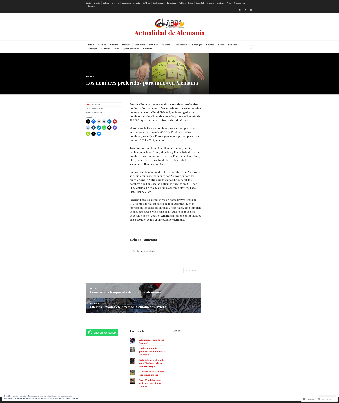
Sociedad (200, 3)
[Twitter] (246, 10)
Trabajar (210, 3)
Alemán (97, 3)
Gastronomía (158, 3)
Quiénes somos (240, 3)
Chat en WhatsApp (104, 332)
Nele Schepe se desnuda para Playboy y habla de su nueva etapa (151, 363)
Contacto (91, 6)
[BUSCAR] (251, 47)
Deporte (115, 3)
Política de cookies (70, 398)
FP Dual (146, 3)
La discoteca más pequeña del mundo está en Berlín (152, 351)
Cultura (106, 3)
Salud (190, 3)
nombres (99, 113)
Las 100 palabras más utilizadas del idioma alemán (150, 383)
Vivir (229, 3)
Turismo (220, 3)
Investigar (171, 3)
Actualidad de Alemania (169, 32)
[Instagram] (251, 10)
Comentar (191, 270)
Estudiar (137, 3)
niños (90, 113)
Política (182, 3)
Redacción (94, 104)
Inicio (88, 3)
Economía (126, 3)
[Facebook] (240, 10)
